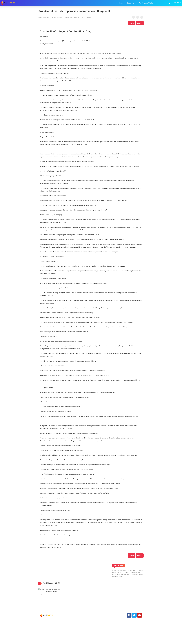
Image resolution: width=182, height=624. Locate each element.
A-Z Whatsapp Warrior (146, 3)
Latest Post (130, 3)
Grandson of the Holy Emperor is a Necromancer (58, 18)
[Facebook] (129, 615)
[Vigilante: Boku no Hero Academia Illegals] (41, 589)
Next (139, 23)
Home (121, 3)
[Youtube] (139, 615)
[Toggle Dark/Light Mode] (141, 17)
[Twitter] (134, 615)
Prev (132, 23)
